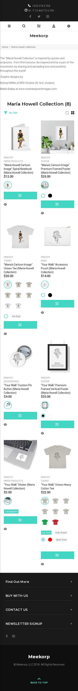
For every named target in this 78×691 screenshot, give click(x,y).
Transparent (11, 511)
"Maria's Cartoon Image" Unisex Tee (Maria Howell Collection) (19, 268)
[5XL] (18, 306)
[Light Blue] (43, 540)
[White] (43, 196)
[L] (8, 284)
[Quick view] (5, 204)
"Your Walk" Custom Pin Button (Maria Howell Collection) (18, 389)
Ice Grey (16, 316)
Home (5, 47)
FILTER (13, 112)
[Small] (45, 284)
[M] (29, 295)
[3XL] (18, 295)
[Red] (50, 540)
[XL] (29, 284)
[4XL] (8, 306)
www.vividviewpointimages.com (38, 88)
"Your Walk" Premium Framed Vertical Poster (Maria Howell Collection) (55, 389)
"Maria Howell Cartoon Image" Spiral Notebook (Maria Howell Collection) (18, 169)
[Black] (50, 196)
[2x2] (8, 501)
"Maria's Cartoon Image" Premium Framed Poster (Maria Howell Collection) (55, 169)
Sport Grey (61, 539)
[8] (45, 185)
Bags (44, 260)
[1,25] (8, 405)
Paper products (13, 161)
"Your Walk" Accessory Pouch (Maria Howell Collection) (54, 268)
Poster (45, 161)
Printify (8, 157)
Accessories (11, 381)
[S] (18, 284)
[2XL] (8, 295)
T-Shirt (8, 260)
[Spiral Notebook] (8, 185)
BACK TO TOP (39, 682)
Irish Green (61, 532)
